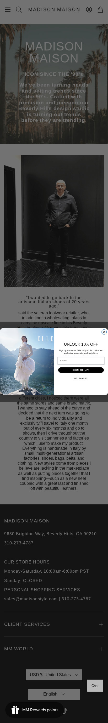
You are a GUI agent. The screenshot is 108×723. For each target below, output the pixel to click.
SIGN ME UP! (81, 370)
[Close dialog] (104, 331)
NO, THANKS (81, 378)
